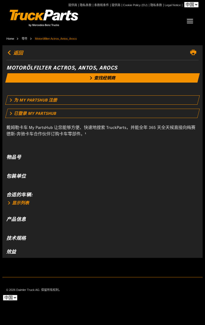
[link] (102, 78)
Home (10, 38)
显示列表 (20, 203)
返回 (17, 53)
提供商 (72, 5)
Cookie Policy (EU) (135, 5)
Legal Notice (173, 5)
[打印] (194, 52)
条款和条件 (101, 5)
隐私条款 (86, 5)
